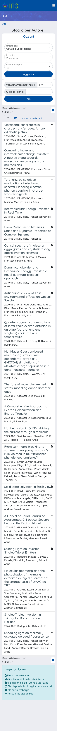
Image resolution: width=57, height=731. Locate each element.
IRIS (4, 23)
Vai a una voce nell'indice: (20, 84)
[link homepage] (11, 5)
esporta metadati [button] (32, 118)
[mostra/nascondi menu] (53, 5)
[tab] (8, 118)
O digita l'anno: (15, 91)
